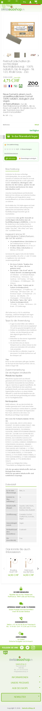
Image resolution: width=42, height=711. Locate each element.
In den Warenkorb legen (25, 136)
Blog (24, 2)
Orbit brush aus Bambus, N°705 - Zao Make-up (28, 573)
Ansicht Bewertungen (11, 153)
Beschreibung (12, 169)
